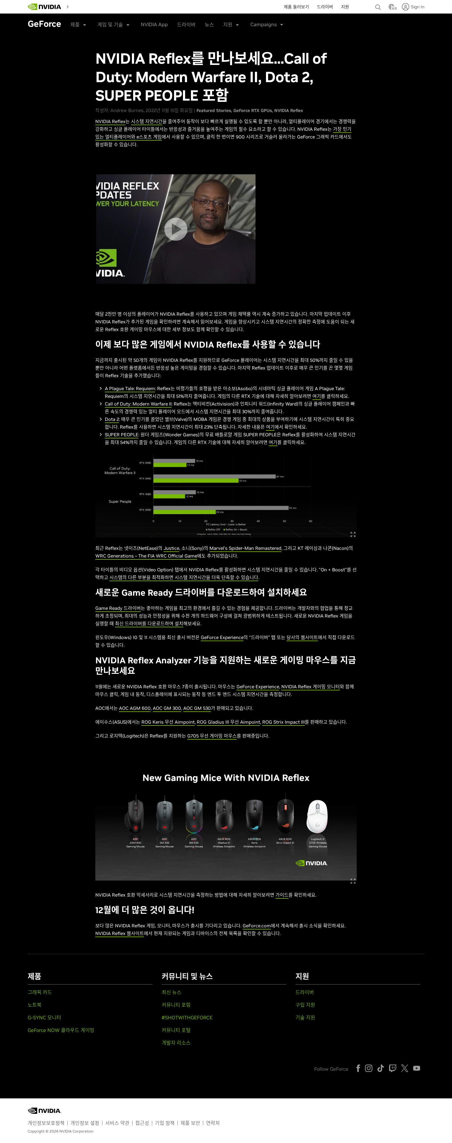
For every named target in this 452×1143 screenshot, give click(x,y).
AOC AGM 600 (135, 708)
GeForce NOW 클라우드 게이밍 (61, 1030)
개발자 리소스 (176, 1043)
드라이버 (186, 25)
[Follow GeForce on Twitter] (404, 1068)
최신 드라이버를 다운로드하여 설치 (149, 623)
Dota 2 (112, 419)
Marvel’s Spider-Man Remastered (245, 548)
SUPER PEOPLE (121, 435)
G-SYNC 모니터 (44, 1017)
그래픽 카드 (40, 992)
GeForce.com (257, 926)
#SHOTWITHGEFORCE (187, 1017)
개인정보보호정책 (46, 1123)
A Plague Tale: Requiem (130, 388)
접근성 (142, 1123)
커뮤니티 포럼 (176, 1005)
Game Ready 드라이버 (118, 608)
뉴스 (209, 25)
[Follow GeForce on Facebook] (358, 1068)
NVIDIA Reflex (288, 110)
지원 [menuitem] (345, 7)
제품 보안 (190, 1123)
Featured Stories (213, 110)
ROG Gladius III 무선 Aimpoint (228, 722)
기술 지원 (305, 1017)
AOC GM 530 (197, 708)
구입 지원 (305, 1005)
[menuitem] (77, 6)
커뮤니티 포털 (176, 1030)
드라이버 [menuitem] (325, 7)
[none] (379, 4)
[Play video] (175, 229)
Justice (171, 548)
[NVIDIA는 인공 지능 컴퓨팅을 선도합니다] (44, 7)
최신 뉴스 (171, 992)
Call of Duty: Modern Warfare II (138, 404)
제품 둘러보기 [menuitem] (296, 7)
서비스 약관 (117, 1123)
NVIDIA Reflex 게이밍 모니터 (310, 686)
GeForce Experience (222, 637)
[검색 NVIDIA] (379, 5)
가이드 (282, 895)
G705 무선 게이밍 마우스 (212, 736)
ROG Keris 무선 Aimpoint (168, 722)
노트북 (35, 1005)
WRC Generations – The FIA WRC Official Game (146, 556)
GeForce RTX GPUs (252, 110)
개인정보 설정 (84, 1123)
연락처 (213, 1123)
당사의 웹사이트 (302, 637)
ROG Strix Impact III (283, 722)
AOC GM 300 (167, 708)
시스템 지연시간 (146, 121)
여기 (316, 396)
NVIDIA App (154, 24)
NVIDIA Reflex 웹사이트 (119, 933)
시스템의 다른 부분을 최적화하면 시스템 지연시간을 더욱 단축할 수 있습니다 (183, 577)
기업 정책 (165, 1123)
